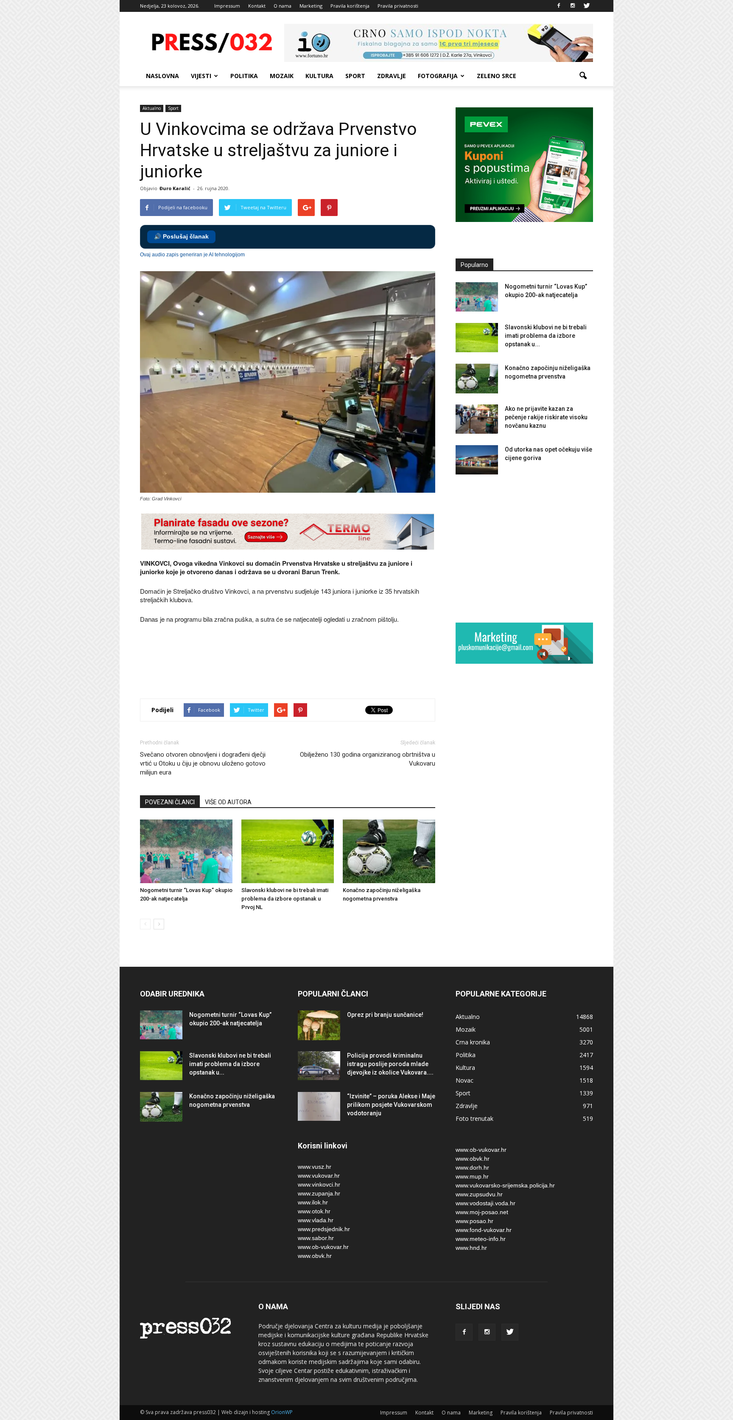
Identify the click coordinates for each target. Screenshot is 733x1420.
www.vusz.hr (314, 1166)
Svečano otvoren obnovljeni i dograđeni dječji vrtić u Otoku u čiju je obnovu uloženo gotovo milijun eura (203, 763)
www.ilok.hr (313, 1202)
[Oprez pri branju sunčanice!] (319, 1025)
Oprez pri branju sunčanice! (385, 1014)
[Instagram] (572, 6)
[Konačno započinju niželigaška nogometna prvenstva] (389, 851)
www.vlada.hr (315, 1220)
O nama (282, 6)
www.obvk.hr (315, 1255)
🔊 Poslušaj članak (181, 236)
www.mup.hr (472, 1176)
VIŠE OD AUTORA (228, 802)
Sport (355, 76)
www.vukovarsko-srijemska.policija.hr (505, 1185)
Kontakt (257, 6)
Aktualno (152, 108)
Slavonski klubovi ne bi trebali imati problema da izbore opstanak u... (546, 336)
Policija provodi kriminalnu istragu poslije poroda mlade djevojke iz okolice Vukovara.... (390, 1064)
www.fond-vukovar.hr (484, 1229)
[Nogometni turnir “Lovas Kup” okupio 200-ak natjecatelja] (186, 851)
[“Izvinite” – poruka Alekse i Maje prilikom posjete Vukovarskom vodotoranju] (319, 1106)
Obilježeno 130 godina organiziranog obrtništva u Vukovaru (367, 759)
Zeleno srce (496, 76)
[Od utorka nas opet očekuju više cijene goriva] (477, 459)
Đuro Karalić (174, 188)
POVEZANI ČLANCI (170, 802)
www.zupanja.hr (319, 1193)
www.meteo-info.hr (481, 1238)
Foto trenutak (474, 1118)
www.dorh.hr (472, 1167)
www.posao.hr (474, 1221)
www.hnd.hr (471, 1247)
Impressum (227, 6)
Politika (244, 76)
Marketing (310, 6)
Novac (464, 1080)
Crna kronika (473, 1042)
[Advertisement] (294, 662)
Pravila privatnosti (398, 6)
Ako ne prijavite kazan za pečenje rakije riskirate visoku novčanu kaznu (546, 417)
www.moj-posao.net (482, 1212)
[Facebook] (558, 6)
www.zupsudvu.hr (479, 1194)
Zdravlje (391, 76)
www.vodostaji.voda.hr (485, 1203)
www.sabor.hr (316, 1238)
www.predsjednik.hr (324, 1229)
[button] (583, 76)
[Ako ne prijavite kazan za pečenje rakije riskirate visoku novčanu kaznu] (477, 419)
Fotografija (438, 76)
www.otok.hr (314, 1211)
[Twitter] (586, 6)
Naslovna (162, 76)
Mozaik (282, 76)
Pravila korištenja (349, 6)
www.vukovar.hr (319, 1175)
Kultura (319, 76)
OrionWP (282, 1412)
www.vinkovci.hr (319, 1184)
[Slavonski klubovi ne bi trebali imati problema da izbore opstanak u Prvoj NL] (287, 851)
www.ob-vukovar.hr (323, 1246)
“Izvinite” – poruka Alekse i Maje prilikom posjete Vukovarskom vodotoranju (391, 1105)
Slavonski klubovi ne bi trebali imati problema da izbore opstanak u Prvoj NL (284, 898)
